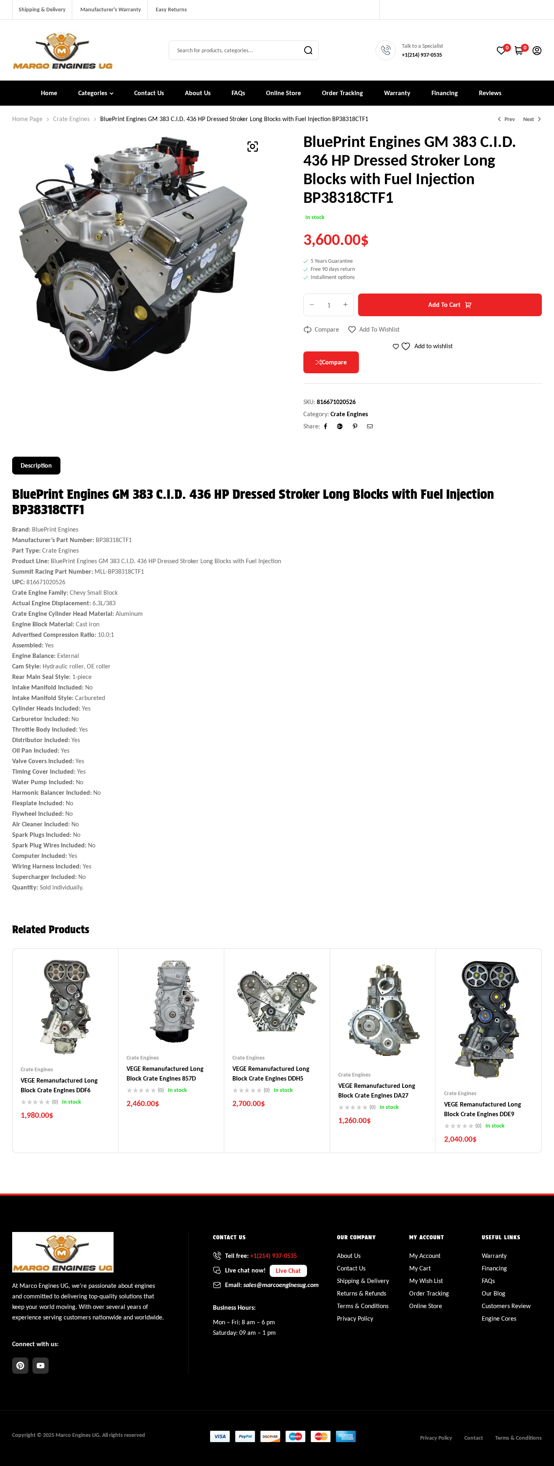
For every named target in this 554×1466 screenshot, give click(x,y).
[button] (253, 146)
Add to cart (444, 305)
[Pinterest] (20, 1365)
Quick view (81, 1041)
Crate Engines (71, 119)
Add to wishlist (379, 329)
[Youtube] (40, 1365)
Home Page (27, 119)
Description (36, 465)
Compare (327, 329)
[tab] (36, 465)
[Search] (308, 50)
